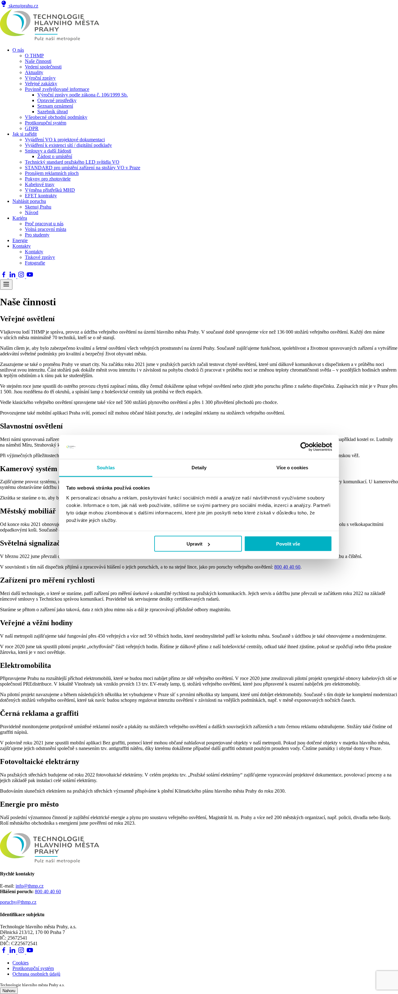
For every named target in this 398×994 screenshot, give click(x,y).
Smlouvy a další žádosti (48, 150)
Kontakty (21, 246)
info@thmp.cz (30, 886)
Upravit (194, 543)
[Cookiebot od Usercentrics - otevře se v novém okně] (305, 447)
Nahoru (8, 990)
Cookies (20, 962)
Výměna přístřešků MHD (50, 190)
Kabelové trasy (39, 184)
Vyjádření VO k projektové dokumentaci (65, 139)
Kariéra (19, 218)
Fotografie (35, 262)
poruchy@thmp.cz (18, 902)
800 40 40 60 (287, 567)
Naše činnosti (38, 61)
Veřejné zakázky (41, 83)
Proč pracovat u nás (44, 223)
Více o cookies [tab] (292, 467)
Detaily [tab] (199, 467)
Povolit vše (288, 543)
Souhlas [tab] (106, 467)
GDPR (32, 128)
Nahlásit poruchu (29, 201)
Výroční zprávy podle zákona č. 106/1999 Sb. (82, 94)
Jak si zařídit (24, 134)
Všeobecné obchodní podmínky (56, 117)
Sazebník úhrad (52, 111)
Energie (20, 240)
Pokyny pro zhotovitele (48, 178)
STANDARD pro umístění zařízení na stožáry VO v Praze (82, 167)
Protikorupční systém (45, 122)
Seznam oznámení (55, 106)
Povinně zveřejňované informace (57, 89)
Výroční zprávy (40, 78)
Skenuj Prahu (38, 206)
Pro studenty (37, 234)
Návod (31, 212)
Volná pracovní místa (45, 229)
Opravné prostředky (56, 100)
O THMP (34, 55)
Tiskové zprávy (40, 257)
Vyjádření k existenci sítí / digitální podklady (68, 145)
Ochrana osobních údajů (36, 974)
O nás (18, 50)
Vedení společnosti (43, 66)
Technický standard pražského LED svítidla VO (72, 162)
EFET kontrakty (41, 195)
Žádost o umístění (54, 156)
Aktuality (34, 72)
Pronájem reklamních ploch (52, 173)
